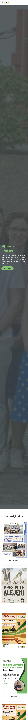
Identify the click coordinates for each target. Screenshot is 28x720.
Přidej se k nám (7, 268)
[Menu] (26, 2)
